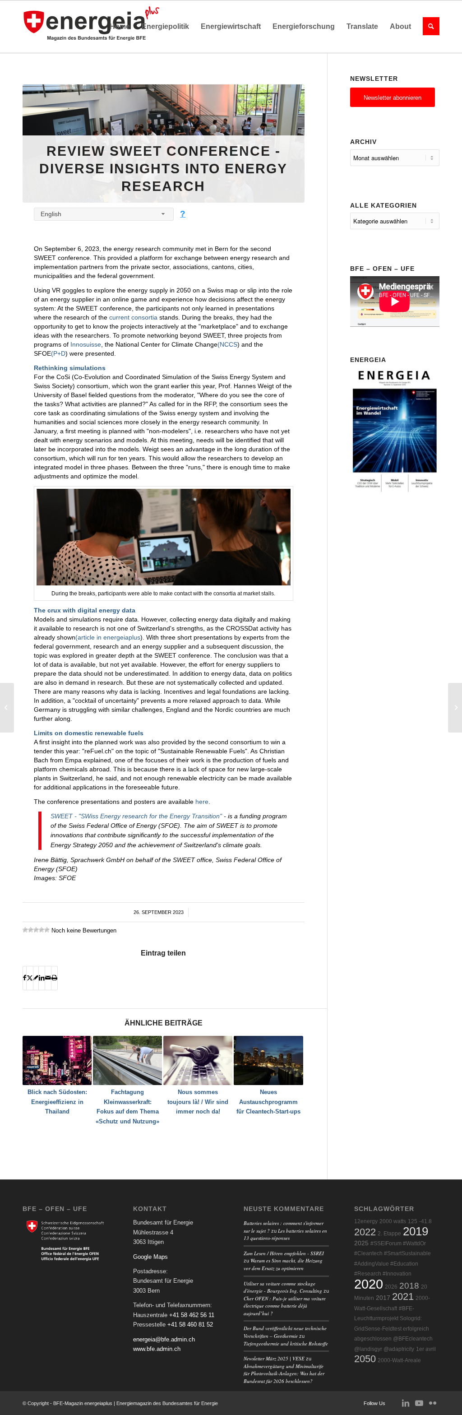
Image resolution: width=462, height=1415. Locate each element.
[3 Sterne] (36, 930)
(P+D (58, 353)
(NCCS (227, 344)
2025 (361, 1243)
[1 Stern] (25, 930)
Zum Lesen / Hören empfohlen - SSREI (284, 1253)
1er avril (426, 1349)
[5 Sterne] (47, 930)
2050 (365, 1358)
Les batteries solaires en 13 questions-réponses (285, 1234)
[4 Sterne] (41, 930)
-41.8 (425, 1221)
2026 (391, 1287)
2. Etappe (389, 1233)
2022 (365, 1232)
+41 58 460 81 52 (190, 1324)
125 (412, 1221)
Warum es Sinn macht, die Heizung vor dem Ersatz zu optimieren (283, 1264)
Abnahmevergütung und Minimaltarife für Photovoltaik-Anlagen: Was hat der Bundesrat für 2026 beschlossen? (284, 1373)
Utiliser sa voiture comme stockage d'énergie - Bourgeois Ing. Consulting (283, 1287)
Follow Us (374, 1403)
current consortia (133, 317)
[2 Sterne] (30, 930)
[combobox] (104, 214)
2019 (415, 1231)
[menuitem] (120, 26)
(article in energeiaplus (107, 637)
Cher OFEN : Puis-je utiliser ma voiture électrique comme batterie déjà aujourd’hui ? (285, 1306)
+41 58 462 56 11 (191, 1315)
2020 (368, 1283)
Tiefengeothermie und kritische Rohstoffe (286, 1343)
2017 (383, 1297)
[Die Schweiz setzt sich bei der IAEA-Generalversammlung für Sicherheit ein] (455, 708)
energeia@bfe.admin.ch (164, 1339)
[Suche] (428, 26)
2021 (403, 1296)
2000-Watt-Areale (399, 1360)
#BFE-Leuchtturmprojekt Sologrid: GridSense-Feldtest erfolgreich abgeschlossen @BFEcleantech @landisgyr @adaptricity (393, 1328)
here (201, 801)
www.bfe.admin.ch (156, 1348)
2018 (409, 1285)
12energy (366, 1221)
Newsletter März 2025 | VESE (274, 1358)
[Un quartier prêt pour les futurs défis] (7, 708)
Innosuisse (85, 344)
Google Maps (150, 1256)
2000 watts (392, 1221)
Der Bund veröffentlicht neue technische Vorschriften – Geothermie (285, 1332)
